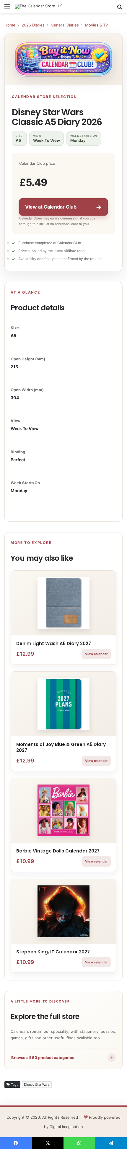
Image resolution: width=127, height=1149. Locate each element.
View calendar (96, 654)
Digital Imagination (66, 1126)
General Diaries (65, 25)
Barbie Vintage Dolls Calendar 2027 (58, 851)
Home (9, 25)
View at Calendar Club (63, 207)
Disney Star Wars (37, 1085)
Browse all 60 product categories (62, 1057)
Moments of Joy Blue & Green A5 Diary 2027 (61, 747)
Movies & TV (96, 25)
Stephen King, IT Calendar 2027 (53, 952)
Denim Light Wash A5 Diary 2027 (53, 643)
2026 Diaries (33, 25)
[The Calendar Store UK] (38, 6)
